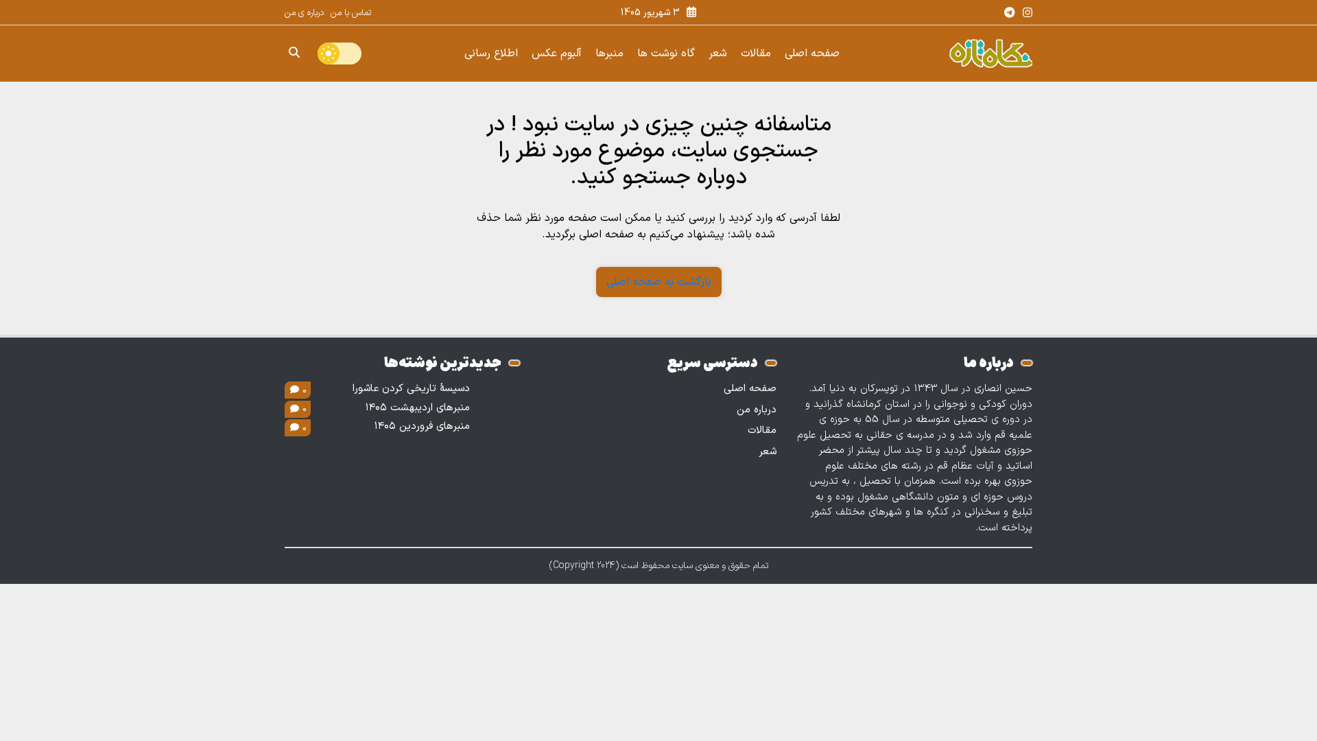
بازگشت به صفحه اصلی (658, 282)
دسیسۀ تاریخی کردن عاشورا (411, 389)
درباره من (756, 410)
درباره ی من (304, 13)
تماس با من (351, 13)
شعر (718, 53)
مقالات (756, 53)
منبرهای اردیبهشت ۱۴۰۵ (418, 408)
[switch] (339, 53)
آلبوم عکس (557, 53)
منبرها (609, 53)
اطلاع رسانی (491, 53)
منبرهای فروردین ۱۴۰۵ (422, 426)
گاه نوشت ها (666, 53)
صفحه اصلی (812, 53)
